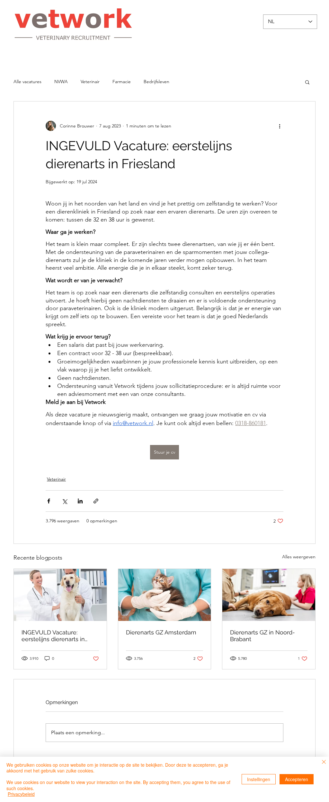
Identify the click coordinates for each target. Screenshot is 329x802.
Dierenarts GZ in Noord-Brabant (262, 635)
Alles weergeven (299, 557)
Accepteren (296, 779)
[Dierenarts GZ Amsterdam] (164, 595)
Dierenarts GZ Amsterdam (161, 632)
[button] (307, 81)
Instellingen (258, 779)
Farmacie (121, 81)
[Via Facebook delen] (49, 501)
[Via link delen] (96, 501)
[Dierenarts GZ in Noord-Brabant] (268, 595)
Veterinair (90, 81)
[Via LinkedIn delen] (80, 501)
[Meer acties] (279, 126)
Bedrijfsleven (156, 81)
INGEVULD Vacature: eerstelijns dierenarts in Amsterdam (53, 635)
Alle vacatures (27, 81)
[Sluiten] (324, 762)
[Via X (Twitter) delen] (64, 501)
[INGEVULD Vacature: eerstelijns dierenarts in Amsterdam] (60, 595)
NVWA (61, 81)
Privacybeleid (21, 794)
